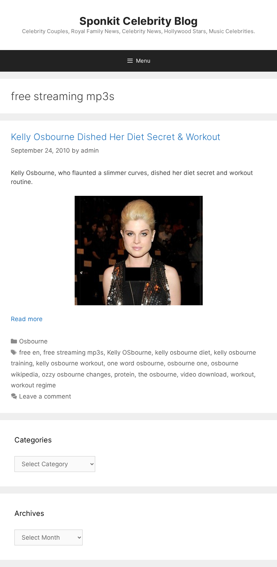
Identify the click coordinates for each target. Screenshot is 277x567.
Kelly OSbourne (129, 352)
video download (203, 374)
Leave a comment (45, 396)
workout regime (33, 385)
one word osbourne (135, 363)
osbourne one (187, 363)
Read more (27, 319)
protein (124, 374)
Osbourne (33, 341)
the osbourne (157, 374)
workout (242, 374)
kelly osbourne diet (182, 352)
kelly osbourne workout (70, 363)
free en (29, 352)
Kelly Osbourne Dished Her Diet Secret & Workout (115, 136)
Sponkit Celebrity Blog (138, 20)
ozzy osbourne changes (76, 374)
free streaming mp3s (73, 352)
